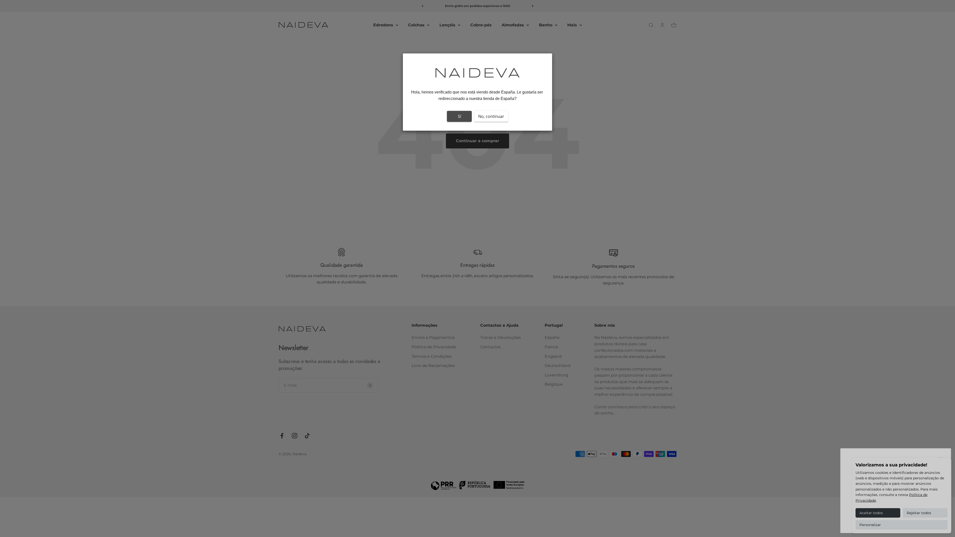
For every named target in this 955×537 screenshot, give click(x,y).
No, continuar (491, 116)
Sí (459, 116)
